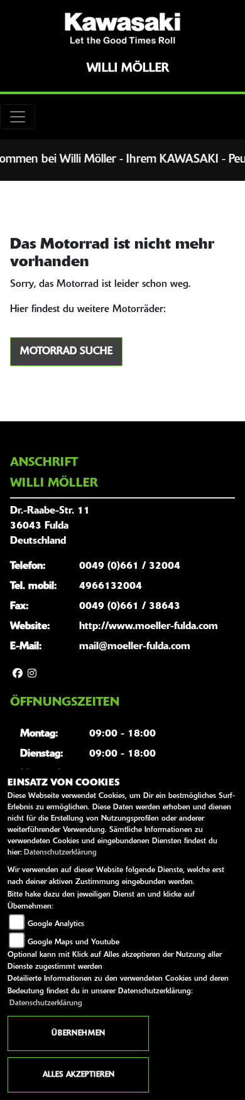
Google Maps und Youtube (73, 942)
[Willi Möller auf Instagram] (32, 674)
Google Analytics (56, 924)
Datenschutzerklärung (60, 852)
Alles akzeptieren (78, 1075)
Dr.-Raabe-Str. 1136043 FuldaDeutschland (50, 526)
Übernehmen (78, 1033)
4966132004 (110, 586)
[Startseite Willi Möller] (122, 28)
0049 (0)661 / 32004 (129, 566)
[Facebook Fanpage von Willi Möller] (17, 674)
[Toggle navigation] (17, 116)
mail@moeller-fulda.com (134, 647)
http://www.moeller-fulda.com (148, 627)
